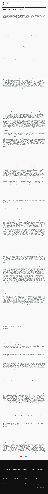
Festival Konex (30, 3)
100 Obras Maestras (27, 482)
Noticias (39, 3)
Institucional (15, 3)
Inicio (12, 3)
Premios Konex (20, 3)
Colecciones (34, 3)
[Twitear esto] (23, 456)
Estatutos (4, 481)
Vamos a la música (26, 3)
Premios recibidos (5, 483)
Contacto (42, 3)
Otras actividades (5, 482)
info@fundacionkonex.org (41, 487)
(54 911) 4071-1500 (40, 485)
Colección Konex (27, 481)
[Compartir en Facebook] (26, 456)
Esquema (15, 481)
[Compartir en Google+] (21, 456)
